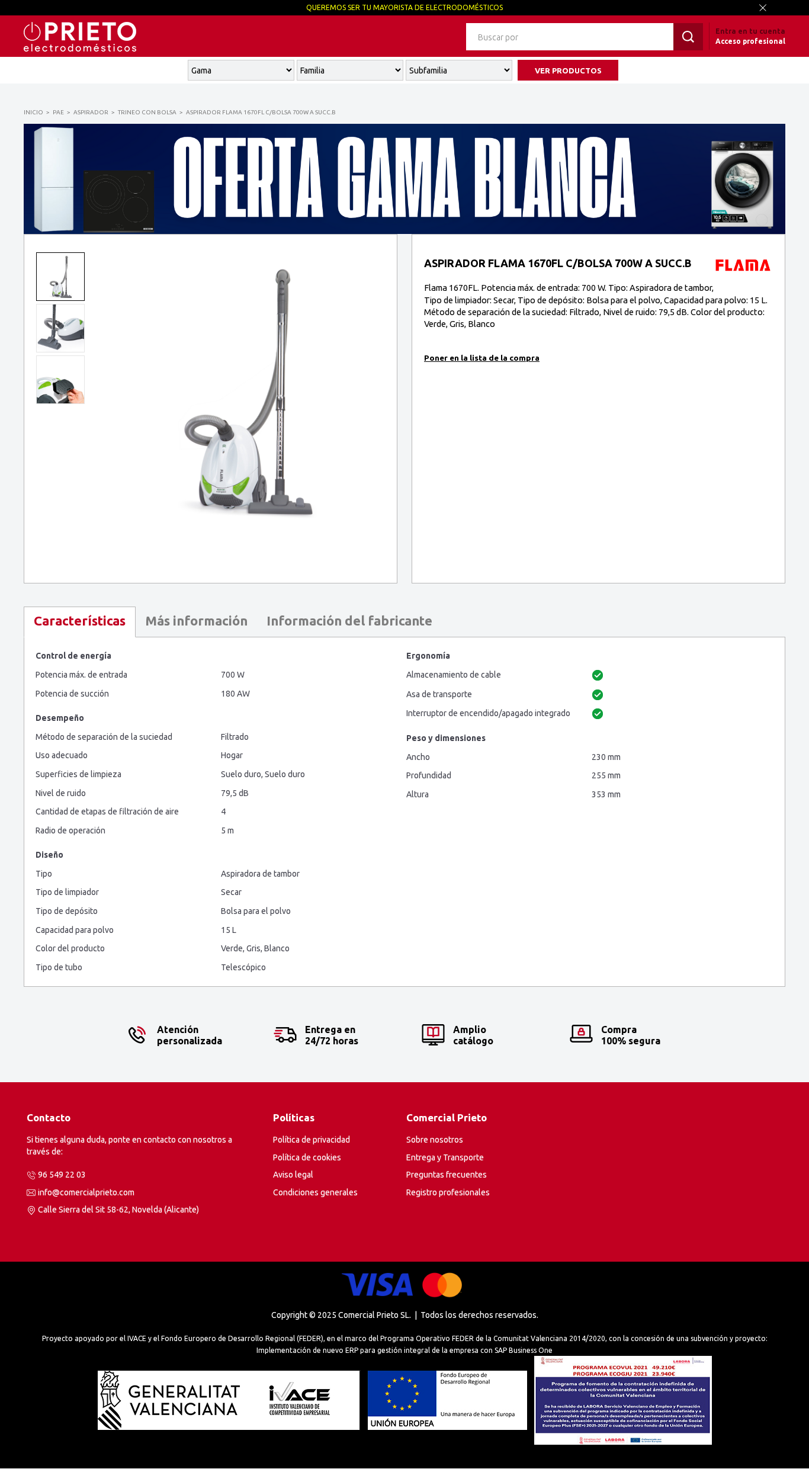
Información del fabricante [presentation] (349, 620)
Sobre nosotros (434, 1139)
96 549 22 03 (62, 1174)
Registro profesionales (448, 1192)
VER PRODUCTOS (568, 70)
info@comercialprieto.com (86, 1192)
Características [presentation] (80, 620)
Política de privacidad (311, 1139)
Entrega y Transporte (445, 1157)
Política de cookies (307, 1157)
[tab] (80, 622)
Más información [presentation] (196, 620)
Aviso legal (293, 1174)
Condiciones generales (315, 1192)
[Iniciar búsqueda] (688, 36)
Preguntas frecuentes (446, 1174)
